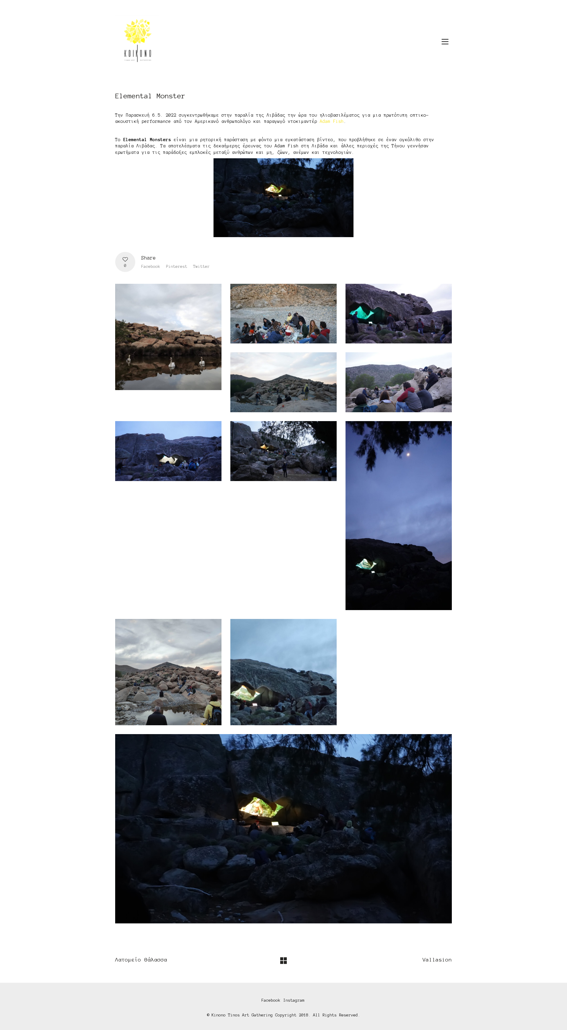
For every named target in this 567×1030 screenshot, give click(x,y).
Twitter (201, 266)
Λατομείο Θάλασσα (141, 960)
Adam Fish (332, 121)
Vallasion (437, 960)
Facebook (150, 266)
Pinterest (176, 266)
